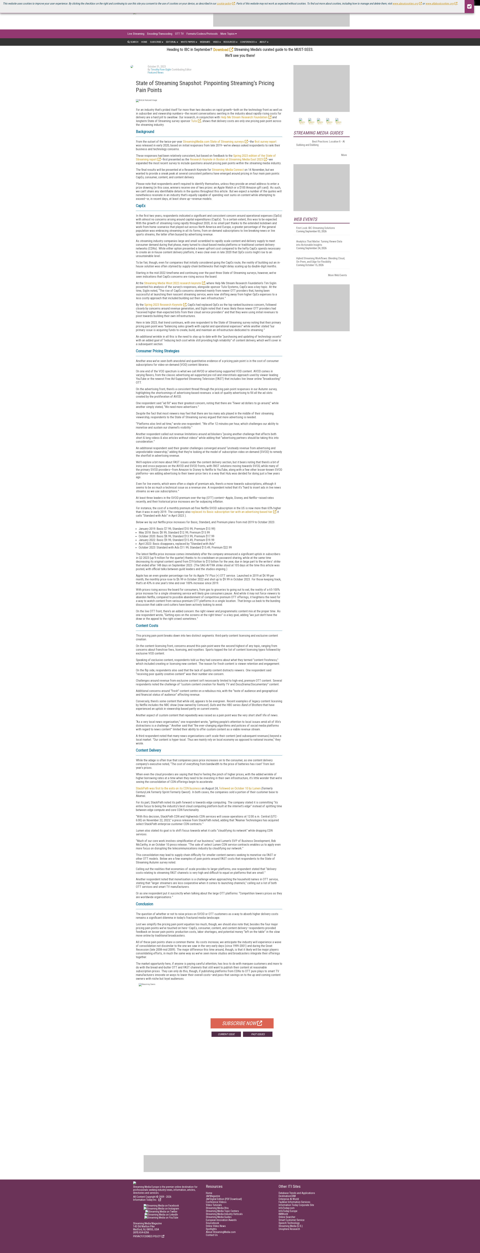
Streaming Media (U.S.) (291, 1226)
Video (216, 41)
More (344, 155)
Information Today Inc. (145, 1199)
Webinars (205, 41)
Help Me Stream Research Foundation (244, 117)
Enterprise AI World (289, 1199)
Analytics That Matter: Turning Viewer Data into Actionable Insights (319, 243)
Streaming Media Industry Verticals (224, 1214)
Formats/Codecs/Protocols (202, 33)
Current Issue (226, 1034)
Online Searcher (287, 1217)
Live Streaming (136, 33)
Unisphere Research (289, 1229)
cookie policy (224, 3)
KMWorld (283, 1214)
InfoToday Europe (288, 1211)
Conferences (247, 41)
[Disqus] (209, 1095)
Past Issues (258, 1034)
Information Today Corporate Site (296, 1205)
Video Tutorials (214, 1205)
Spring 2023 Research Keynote (163, 305)
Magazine (213, 1196)
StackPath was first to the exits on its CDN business (168, 788)
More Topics (227, 33)
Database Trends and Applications (297, 1193)
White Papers (188, 41)
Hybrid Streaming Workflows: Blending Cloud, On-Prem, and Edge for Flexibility (320, 260)
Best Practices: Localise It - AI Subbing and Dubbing (320, 143)
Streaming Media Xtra (217, 1208)
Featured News (156, 72)
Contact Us (212, 1235)
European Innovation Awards (221, 1220)
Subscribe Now (239, 1023)
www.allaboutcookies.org (439, 3)
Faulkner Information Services (294, 1202)
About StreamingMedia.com (221, 1232)
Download (220, 49)
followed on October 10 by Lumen (240, 788)
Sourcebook (212, 1223)
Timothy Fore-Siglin (161, 69)
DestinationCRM (287, 1196)
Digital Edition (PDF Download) (224, 1199)
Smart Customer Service (291, 1220)
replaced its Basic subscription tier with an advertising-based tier (231, 512)
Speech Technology (289, 1223)
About (263, 41)
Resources (230, 41)
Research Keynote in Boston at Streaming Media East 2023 (226, 159)
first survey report (265, 141)
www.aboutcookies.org (405, 3)
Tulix (194, 121)
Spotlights (211, 1229)
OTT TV (179, 33)
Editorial (171, 41)
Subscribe (155, 41)
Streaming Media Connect (228, 170)
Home (144, 41)
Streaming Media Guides (219, 1217)
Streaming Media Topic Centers (222, 1211)
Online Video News (216, 1226)
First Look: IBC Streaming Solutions (315, 228)
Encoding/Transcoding (159, 33)
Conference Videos (216, 1202)
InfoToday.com (287, 1208)
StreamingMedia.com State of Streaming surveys (213, 141)
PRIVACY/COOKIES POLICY (147, 1236)
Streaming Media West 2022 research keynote (172, 283)
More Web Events (337, 275)
